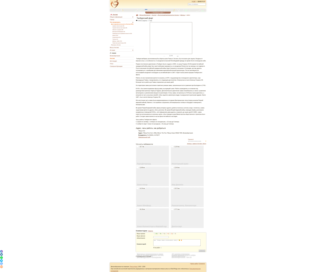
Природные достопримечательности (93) (122, 33)
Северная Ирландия (116, 66)
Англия (112, 58)
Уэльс (111, 63)
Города (112, 19)
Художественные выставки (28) (119, 27)
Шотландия (113, 61)
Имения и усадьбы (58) (117, 29)
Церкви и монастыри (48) (118, 25)
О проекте (202, 263)
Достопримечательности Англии (168, 15)
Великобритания (115, 55)
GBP (194, 1)
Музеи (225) (115, 35)
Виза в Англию (114, 47)
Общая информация (116, 17)
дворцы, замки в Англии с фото (196, 143)
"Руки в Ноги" (134, 266)
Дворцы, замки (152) (117, 41)
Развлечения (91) (116, 37)
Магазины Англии (116, 45)
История (112, 50)
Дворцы (182, 15)
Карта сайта (194, 263)
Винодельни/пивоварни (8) (118, 31)
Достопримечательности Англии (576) (122, 24)
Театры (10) (115, 39)
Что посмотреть (115, 22)
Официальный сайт (144, 137)
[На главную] (115, 4)
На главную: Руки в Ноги (137, 15)
